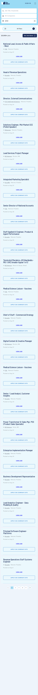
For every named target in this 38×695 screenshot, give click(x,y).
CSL (6, 49)
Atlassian (8, 130)
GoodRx (7, 182)
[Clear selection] (35, 21)
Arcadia (7, 75)
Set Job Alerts (28, 35)
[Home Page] (7, 3)
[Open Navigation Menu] (35, 3)
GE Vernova (8, 156)
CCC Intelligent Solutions (12, 101)
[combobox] (21, 10)
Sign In (28, 3)
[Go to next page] (30, 587)
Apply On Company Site (19, 62)
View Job (19, 56)
